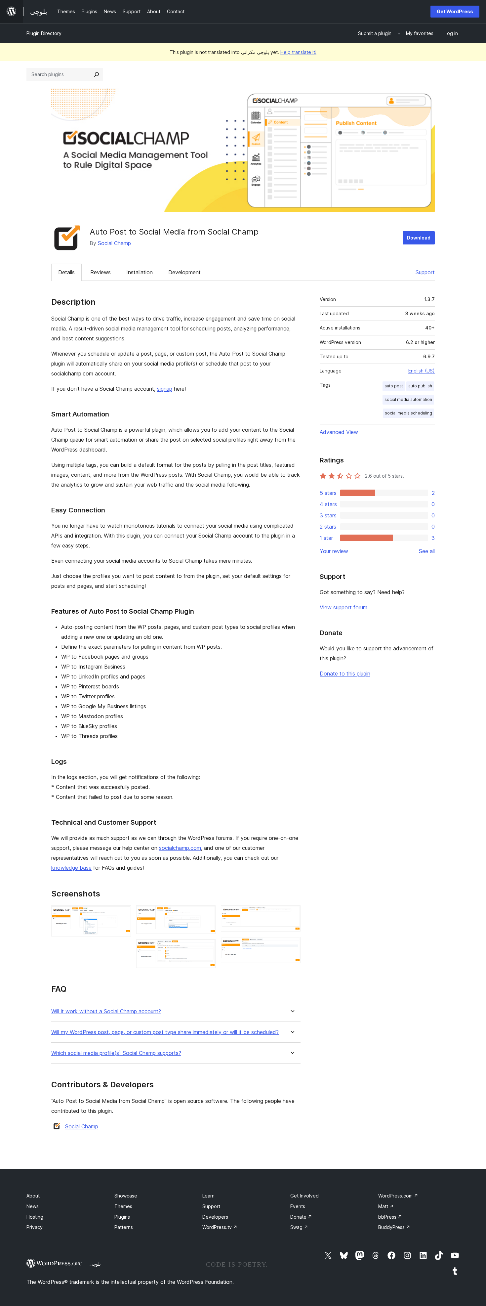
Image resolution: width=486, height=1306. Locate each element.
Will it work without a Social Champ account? (106, 1011)
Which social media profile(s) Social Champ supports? (116, 1053)
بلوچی (95, 1264)
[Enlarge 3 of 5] (206, 948)
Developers (215, 1217)
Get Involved (304, 1195)
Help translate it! (298, 52)
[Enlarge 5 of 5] (291, 945)
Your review (334, 551)
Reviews (100, 272)
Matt (386, 1206)
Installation (139, 272)
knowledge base (71, 867)
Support (425, 272)
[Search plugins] (96, 74)
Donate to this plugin (345, 673)
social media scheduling (408, 413)
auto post (394, 385)
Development (184, 272)
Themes (123, 1206)
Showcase (125, 1195)
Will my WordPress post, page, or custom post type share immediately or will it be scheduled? (165, 1032)
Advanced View (339, 432)
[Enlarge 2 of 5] (206, 914)
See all (427, 551)
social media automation (408, 399)
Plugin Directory (43, 33)
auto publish (420, 385)
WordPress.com (398, 1195)
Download (418, 237)
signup (164, 388)
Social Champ (114, 243)
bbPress (390, 1217)
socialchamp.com (180, 848)
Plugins (122, 1217)
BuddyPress (394, 1227)
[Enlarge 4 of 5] (291, 914)
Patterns (123, 1227)
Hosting (34, 1217)
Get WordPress (455, 11)
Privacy (34, 1227)
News (32, 1206)
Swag (299, 1227)
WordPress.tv (219, 1227)
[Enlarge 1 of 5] (122, 914)
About (33, 1195)
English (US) (421, 370)
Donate (301, 1217)
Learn (208, 1195)
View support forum (343, 607)
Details (66, 272)
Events (297, 1206)
